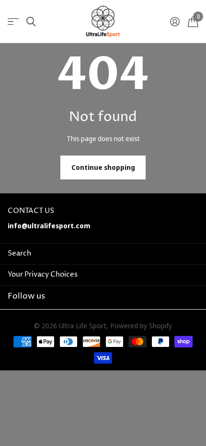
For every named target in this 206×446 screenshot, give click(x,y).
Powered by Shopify (141, 325)
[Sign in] (175, 21)
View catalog (13, 22)
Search (19, 253)
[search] (30, 22)
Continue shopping (103, 167)
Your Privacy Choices (43, 274)
